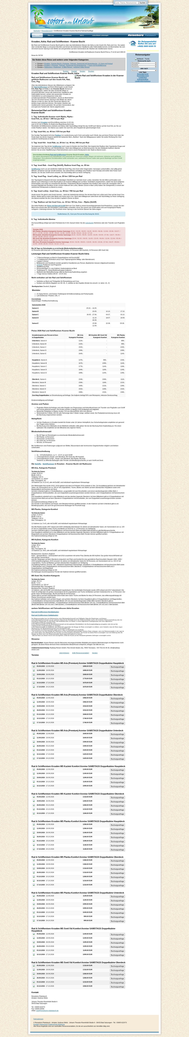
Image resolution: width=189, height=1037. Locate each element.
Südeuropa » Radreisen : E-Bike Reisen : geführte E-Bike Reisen (67, 67)
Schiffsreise (56, 146)
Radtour (58, 135)
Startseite (36, 31)
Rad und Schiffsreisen (58, 155)
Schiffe (38, 464)
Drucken (91, 71)
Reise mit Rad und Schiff (56, 206)
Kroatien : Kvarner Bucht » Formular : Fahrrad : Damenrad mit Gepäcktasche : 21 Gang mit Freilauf (78, 64)
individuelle (89, 223)
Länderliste (143, 78)
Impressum (44, 1024)
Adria (87, 155)
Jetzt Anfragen (64, 653)
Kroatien (44, 122)
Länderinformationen (142, 81)
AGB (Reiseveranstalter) (80, 653)
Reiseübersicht (47, 31)
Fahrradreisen (38, 1019)
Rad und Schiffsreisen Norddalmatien (45, 612)
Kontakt (74, 71)
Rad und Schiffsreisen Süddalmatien (44, 615)
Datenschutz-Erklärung (57, 1024)
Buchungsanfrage (117, 667)
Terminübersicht (143, 76)
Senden (82, 71)
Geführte (40, 265)
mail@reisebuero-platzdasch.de (47, 1011)
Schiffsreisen (48, 464)
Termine (66, 71)
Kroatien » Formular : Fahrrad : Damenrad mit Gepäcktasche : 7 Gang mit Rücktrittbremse (75, 65)
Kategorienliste (142, 79)
